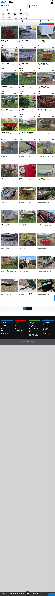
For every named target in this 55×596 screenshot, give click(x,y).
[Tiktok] (36, 335)
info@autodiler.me (33, 331)
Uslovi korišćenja (18, 327)
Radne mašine (4, 328)
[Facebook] (30, 335)
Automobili (3, 322)
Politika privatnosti (19, 328)
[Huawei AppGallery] (46, 333)
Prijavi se (17, 322)
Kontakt (17, 324)
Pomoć (16, 325)
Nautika (3, 330)
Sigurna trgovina (18, 332)
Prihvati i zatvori (51, 594)
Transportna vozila (5, 325)
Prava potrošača (18, 330)
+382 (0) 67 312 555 (33, 328)
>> (30, 308)
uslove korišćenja (3, 594)
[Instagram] (33, 335)
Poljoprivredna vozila (6, 327)
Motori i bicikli (4, 324)
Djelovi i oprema (5, 333)
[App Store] (46, 329)
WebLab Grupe (31, 341)
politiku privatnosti (11, 594)
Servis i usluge (4, 332)
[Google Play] (46, 325)
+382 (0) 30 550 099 (33, 330)
